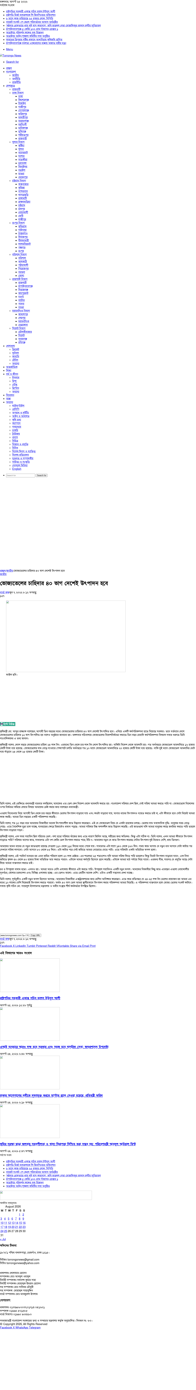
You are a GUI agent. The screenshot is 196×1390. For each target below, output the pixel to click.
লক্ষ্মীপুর (22, 219)
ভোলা (21, 275)
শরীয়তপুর (23, 135)
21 (16, 1227)
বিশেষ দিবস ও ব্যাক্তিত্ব (24, 451)
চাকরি (15, 430)
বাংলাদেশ (11, 72)
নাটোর (21, 300)
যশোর (21, 156)
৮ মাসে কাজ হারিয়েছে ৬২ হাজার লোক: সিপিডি (29, 18)
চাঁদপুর (21, 209)
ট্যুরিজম (16, 434)
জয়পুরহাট (23, 293)
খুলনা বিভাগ (18, 142)
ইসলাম (15, 377)
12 (9, 1223)
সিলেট (21, 335)
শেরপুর (21, 318)
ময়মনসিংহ (23, 321)
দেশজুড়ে (10, 86)
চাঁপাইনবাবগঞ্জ (25, 286)
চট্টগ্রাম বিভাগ (19, 181)
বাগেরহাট (23, 152)
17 (2, 1227)
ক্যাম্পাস (16, 423)
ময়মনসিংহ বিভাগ (21, 311)
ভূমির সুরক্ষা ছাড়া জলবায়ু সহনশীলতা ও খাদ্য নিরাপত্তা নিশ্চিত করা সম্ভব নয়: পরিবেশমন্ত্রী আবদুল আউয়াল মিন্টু (68, 1144)
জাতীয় (15, 75)
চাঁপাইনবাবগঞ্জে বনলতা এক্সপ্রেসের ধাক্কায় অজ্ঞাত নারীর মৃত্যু (36, 43)
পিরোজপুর (23, 268)
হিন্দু (14, 381)
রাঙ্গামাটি (22, 198)
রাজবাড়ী (22, 138)
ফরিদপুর (22, 114)
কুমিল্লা (21, 188)
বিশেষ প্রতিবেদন (20, 455)
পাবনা (21, 304)
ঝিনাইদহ (22, 166)
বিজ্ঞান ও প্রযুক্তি (20, 444)
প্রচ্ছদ (9, 68)
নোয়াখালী (23, 212)
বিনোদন (10, 395)
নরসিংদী (22, 124)
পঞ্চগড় (21, 247)
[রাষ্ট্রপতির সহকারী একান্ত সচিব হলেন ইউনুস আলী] (30, 991)
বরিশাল (22, 258)
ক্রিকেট (15, 349)
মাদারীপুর (23, 117)
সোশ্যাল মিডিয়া (20, 465)
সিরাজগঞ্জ (23, 289)
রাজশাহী (22, 282)
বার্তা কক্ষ (4, 592)
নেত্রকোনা (23, 325)
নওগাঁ (21, 297)
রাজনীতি (16, 82)
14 (16, 1223)
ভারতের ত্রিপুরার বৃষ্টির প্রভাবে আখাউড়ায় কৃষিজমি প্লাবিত (34, 39)
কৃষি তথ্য (16, 420)
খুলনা (21, 149)
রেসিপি (15, 409)
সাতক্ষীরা (22, 159)
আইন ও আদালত (20, 416)
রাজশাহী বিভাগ (19, 279)
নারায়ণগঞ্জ (23, 121)
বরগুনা (21, 272)
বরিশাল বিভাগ (19, 254)
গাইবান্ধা (22, 230)
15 (20, 1223)
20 (13, 1227)
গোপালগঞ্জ (23, 110)
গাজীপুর (22, 107)
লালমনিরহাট (24, 244)
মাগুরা (21, 173)
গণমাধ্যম (16, 427)
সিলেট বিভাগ (18, 328)
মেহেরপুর (23, 177)
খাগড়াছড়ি (23, 195)
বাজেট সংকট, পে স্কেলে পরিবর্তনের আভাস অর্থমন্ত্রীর (32, 22)
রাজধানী (16, 89)
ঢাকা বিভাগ (18, 93)
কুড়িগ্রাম (22, 226)
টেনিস (15, 360)
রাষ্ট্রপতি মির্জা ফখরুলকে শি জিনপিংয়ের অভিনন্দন (30, 15)
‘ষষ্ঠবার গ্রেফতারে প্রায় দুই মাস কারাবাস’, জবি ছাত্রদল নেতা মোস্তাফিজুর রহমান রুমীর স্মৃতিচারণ (53, 25)
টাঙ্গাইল (22, 103)
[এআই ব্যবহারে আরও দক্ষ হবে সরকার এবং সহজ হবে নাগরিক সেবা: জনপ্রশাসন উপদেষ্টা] (30, 1040)
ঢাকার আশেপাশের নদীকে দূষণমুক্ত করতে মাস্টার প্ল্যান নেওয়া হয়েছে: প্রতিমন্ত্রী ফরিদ (51, 1095)
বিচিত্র (15, 441)
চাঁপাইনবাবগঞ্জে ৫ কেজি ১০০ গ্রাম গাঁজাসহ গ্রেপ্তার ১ (32, 29)
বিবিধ (15, 448)
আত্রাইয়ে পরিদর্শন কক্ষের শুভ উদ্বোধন (24, 32)
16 (24, 1223)
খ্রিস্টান (15, 388)
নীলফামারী (23, 240)
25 (5, 1231)
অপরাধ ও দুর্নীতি (20, 413)
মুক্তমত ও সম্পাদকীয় (22, 458)
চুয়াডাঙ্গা (22, 163)
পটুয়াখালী (23, 265)
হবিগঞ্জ (21, 342)
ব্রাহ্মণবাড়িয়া (24, 202)
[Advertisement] (98, 503)
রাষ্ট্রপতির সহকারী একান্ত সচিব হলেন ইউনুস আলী (30, 11)
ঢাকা (20, 96)
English (16, 469)
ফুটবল (15, 353)
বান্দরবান (23, 191)
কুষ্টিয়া (21, 145)
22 (20, 1227)
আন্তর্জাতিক (11, 367)
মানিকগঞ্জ (23, 128)
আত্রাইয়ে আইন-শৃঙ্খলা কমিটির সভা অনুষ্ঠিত (28, 36)
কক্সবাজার (23, 184)
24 (2, 1231)
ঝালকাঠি (22, 261)
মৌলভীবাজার (25, 332)
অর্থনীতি (16, 79)
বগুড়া (21, 307)
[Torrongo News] (10, 55)
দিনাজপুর (23, 237)
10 (2, 1223)
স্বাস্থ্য (8, 398)
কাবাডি (15, 356)
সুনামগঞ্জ (22, 339)
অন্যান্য (15, 363)
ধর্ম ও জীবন (12, 374)
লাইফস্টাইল (18, 405)
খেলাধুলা (10, 346)
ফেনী (20, 216)
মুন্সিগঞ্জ (22, 131)
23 (24, 1227)
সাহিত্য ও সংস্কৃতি (21, 462)
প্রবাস (15, 437)
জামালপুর (23, 314)
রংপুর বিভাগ (18, 223)
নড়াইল (21, 170)
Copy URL (35, 935)
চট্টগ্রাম (21, 205)
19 (9, 1227)
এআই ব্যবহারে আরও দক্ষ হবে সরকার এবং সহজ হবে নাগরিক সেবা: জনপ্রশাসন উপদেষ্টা (54, 1047)
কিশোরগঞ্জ (23, 100)
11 (5, 1223)
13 (13, 1223)
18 (5, 1227)
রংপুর (21, 251)
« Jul (3, 1239)
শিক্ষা (8, 370)
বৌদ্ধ (14, 384)
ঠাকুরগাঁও (23, 233)
